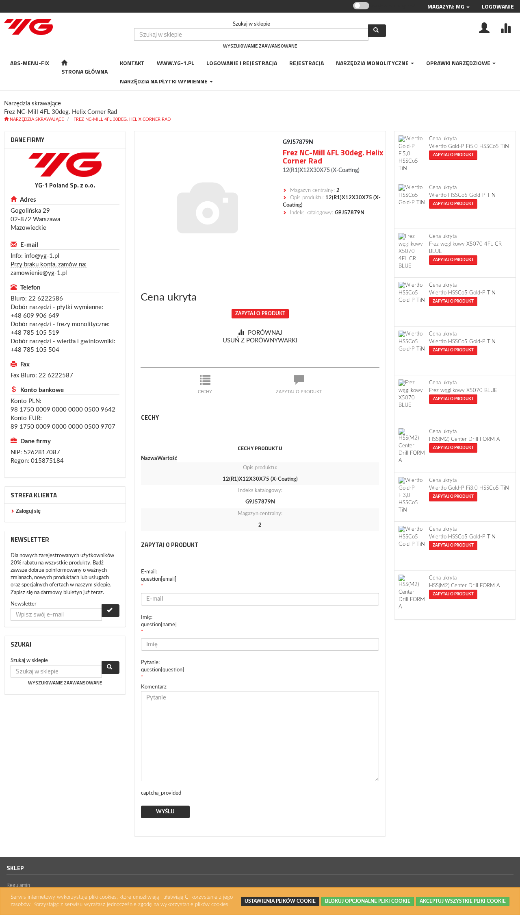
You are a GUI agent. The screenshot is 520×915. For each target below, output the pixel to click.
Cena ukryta (169, 297)
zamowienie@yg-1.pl (39, 273)
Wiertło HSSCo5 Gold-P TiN (462, 195)
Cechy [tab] (205, 392)
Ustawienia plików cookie (280, 901)
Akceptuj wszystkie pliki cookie (463, 901)
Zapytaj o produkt (260, 313)
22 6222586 (45, 299)
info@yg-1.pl (41, 256)
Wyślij (165, 812)
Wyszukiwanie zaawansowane (260, 46)
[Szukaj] (377, 30)
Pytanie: (162, 666)
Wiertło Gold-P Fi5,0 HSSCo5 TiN (469, 146)
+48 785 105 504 (35, 350)
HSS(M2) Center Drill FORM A (464, 439)
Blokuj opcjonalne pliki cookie (367, 901)
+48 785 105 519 (35, 333)
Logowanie (498, 6)
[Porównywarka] (505, 27)
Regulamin (18, 885)
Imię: (159, 621)
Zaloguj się (28, 511)
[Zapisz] (110, 610)
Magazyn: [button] (445, 6)
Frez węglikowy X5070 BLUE (463, 390)
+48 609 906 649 (35, 316)
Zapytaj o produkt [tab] (299, 392)
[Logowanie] (484, 27)
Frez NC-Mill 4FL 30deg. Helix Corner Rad (122, 119)
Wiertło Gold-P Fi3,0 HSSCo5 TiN (469, 488)
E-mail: (158, 575)
